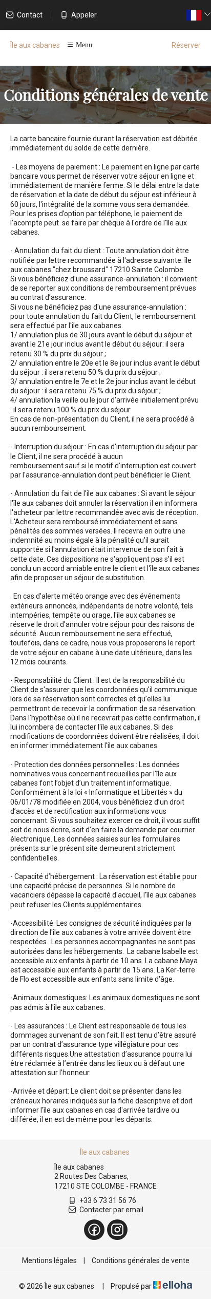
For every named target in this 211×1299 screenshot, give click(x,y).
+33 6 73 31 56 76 (107, 1200)
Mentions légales (49, 1260)
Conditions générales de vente (140, 1260)
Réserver (186, 45)
